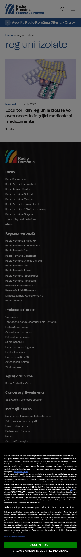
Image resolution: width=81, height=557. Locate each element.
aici (71, 490)
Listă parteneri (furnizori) (14, 536)
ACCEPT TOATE (40, 545)
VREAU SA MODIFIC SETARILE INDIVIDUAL (40, 550)
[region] (40, 500)
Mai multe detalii (21, 472)
